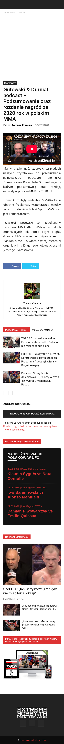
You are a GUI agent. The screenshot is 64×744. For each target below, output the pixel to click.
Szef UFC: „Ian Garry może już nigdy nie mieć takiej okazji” (30, 591)
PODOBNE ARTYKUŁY (16, 330)
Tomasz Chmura (21, 125)
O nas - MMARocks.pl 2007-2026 (33, 740)
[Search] (59, 4)
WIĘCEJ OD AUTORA (42, 330)
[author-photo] (32, 298)
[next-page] (11, 393)
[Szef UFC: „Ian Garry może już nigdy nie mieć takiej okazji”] (32, 564)
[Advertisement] (32, 47)
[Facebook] (23, 723)
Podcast (22, 12)
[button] (5, 4)
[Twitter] (41, 723)
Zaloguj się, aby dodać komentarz (32, 413)
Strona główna (9, 12)
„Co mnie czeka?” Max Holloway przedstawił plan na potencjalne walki (38, 624)
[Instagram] (32, 723)
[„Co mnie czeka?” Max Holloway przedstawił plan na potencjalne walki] (11, 625)
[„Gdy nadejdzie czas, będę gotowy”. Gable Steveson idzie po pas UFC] (11, 610)
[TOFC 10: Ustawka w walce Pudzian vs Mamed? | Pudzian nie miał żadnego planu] (11, 342)
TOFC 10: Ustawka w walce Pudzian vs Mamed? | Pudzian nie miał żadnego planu (39, 342)
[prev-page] (5, 393)
